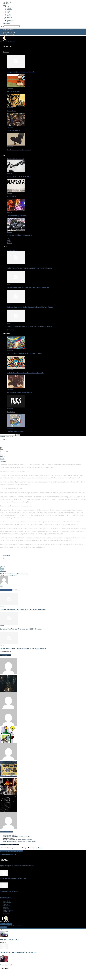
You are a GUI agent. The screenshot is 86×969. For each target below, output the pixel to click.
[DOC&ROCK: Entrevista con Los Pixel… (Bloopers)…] (4, 949)
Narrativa (9, 9)
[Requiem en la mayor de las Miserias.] (16, 387)
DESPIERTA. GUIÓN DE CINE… (19, 177)
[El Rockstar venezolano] (8, 794)
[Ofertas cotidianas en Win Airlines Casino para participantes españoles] (8, 828)
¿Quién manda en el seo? (15, 431)
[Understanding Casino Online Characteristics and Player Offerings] (16, 302)
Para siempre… (13, 575)
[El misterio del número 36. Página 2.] (16, 230)
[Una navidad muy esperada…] (16, 211)
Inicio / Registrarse (8, 29)
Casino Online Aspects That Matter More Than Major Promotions (29, 268)
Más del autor (16, 590)
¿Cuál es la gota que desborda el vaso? (13, 878)
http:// (1, 586)
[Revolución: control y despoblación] (16, 145)
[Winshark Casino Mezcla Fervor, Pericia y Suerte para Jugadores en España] (8, 674)
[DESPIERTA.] (16, 191)
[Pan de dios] (16, 407)
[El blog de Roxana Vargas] (4, 888)
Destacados (6, 3)
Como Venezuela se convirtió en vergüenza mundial (22, 841)
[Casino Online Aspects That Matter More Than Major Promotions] (16, 263)
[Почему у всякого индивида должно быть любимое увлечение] (16, 321)
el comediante (11, 111)
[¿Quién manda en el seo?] (16, 426)
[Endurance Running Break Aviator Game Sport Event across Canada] (8, 760)
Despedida (11, 838)
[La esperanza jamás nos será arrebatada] (16, 67)
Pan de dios (11, 412)
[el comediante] (16, 106)
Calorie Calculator (8, 839)
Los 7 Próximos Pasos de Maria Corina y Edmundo (24, 353)
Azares (5, 18)
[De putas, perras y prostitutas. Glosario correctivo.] (8, 811)
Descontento (6, 23)
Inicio (1, 436)
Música (9, 8)
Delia (1, 449)
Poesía (8, 11)
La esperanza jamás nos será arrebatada (21, 72)
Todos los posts (7, 2)
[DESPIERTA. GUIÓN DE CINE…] (16, 172)
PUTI (4, 841)
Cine (8, 6)
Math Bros (6, 835)
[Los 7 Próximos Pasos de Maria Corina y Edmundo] (16, 348)
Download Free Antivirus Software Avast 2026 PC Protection (28, 287)
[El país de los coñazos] (8, 777)
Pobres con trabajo (13, 130)
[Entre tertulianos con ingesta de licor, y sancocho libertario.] (8, 742)
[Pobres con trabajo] (16, 125)
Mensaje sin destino (6, 965)
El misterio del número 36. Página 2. (19, 235)
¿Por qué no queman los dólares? (23, 839)
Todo (8, 159)
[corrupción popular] (16, 86)
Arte (4, 5)
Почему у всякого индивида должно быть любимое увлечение (29, 326)
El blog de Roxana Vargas (9, 891)
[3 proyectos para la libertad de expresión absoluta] (4, 862)
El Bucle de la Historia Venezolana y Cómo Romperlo (25, 373)
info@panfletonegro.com (13, 925)
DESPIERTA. (11, 196)
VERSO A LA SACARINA (9, 939)
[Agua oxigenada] (8, 725)
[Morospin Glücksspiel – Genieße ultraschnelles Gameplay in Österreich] (8, 708)
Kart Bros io (6, 836)
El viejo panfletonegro (9, 34)
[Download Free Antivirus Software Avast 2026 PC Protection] (16, 282)
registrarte (39, 847)
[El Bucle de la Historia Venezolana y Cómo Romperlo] (16, 368)
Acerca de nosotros (8, 30)
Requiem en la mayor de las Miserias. (19, 392)
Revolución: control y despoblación (19, 150)
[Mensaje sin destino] (4, 961)
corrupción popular (13, 91)
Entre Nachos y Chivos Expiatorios (18, 573)
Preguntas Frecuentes (9, 32)
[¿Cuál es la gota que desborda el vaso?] (4, 875)
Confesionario (10, 20)
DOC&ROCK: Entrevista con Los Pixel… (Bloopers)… (19, 952)
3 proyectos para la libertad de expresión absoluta (17, 865)
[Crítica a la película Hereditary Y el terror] (8, 691)
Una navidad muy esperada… (17, 216)
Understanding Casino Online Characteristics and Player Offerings (30, 307)
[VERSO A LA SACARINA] (4, 936)
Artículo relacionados (6, 590)
